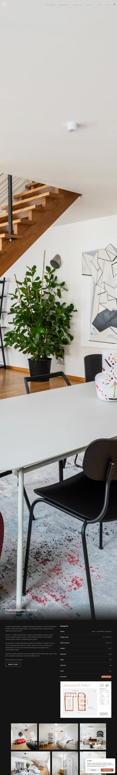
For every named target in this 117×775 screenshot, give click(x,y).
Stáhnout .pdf (106, 676)
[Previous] (3, 310)
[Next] (113, 310)
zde (105, 766)
